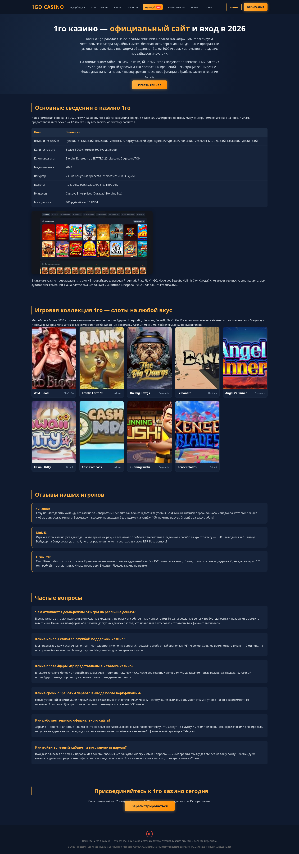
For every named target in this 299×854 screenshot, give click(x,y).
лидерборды (77, 7)
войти (234, 7)
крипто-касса (99, 7)
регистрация (255, 6)
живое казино (176, 7)
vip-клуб (152, 7)
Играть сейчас (149, 85)
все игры (133, 7)
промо (195, 7)
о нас (209, 7)
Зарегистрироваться (150, 806)
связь (117, 7)
